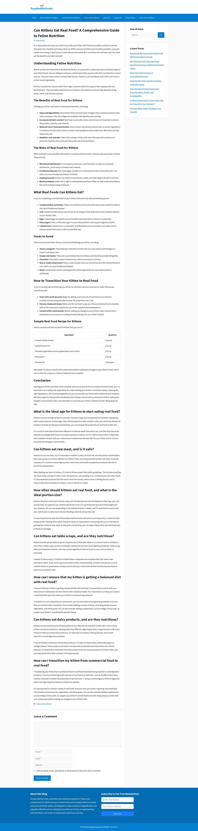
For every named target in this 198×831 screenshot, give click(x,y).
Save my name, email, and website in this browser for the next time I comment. (68, 770)
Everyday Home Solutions (71, 18)
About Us (106, 18)
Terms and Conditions (146, 18)
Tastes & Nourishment (92, 18)
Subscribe (117, 814)
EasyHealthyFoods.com (94, 827)
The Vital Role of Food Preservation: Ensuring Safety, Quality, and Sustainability (144, 92)
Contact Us (118, 18)
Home (34, 18)
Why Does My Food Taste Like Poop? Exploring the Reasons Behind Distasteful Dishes (147, 65)
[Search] (161, 35)
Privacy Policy (130, 18)
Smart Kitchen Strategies (49, 18)
